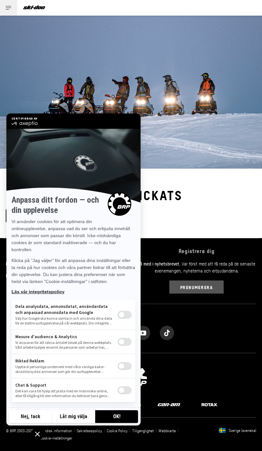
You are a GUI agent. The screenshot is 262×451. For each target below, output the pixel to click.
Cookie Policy (117, 430)
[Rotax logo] (209, 404)
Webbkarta (167, 430)
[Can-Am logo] (169, 404)
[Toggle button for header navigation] (8, 8)
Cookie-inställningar (56, 437)
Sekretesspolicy (89, 430)
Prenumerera (196, 287)
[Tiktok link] (167, 331)
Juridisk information (56, 430)
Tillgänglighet (143, 430)
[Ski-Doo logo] (34, 8)
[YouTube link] (143, 331)
